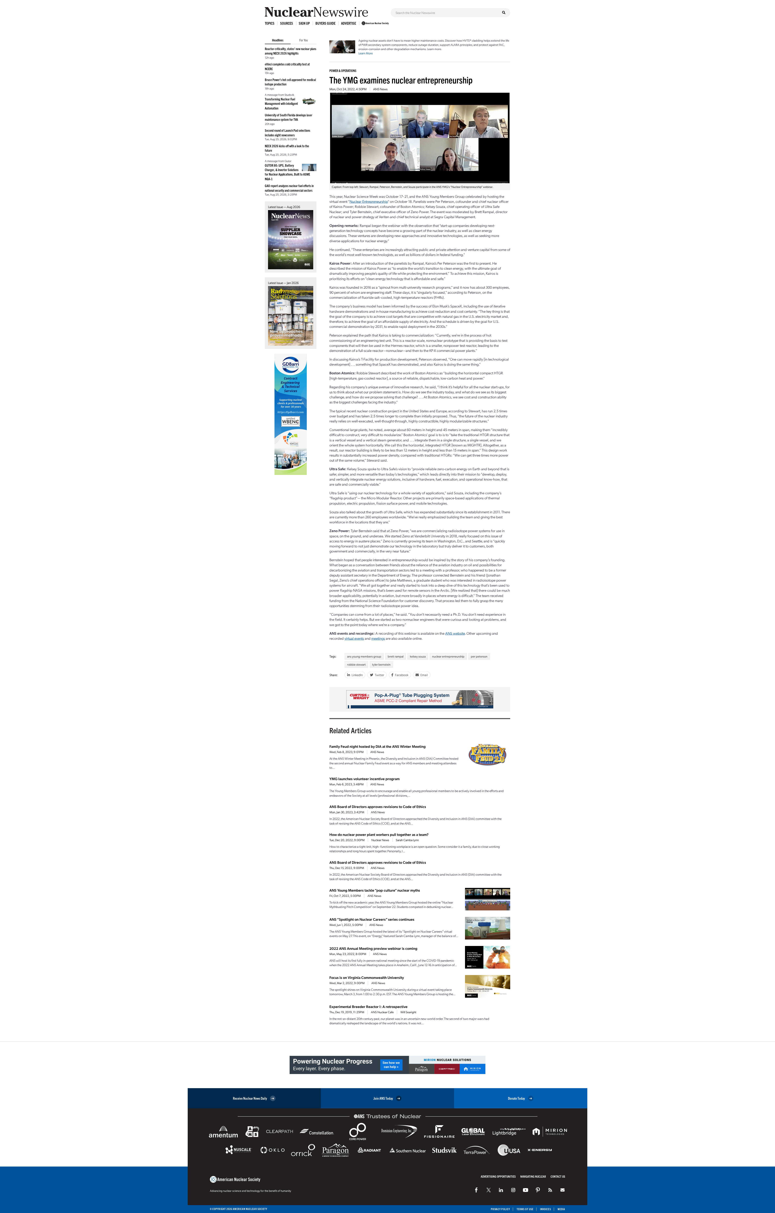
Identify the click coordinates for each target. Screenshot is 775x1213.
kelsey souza (418, 656)
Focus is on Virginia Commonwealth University (366, 977)
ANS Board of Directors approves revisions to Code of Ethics (377, 806)
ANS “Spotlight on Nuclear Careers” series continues (371, 919)
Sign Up (304, 23)
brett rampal (395, 656)
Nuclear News (380, 840)
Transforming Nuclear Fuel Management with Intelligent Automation (281, 103)
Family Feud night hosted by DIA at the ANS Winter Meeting (377, 746)
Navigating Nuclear (533, 1176)
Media (561, 1209)
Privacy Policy (500, 1209)
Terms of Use (525, 1209)
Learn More (365, 53)
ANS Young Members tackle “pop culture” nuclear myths (374, 890)
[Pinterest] (537, 1190)
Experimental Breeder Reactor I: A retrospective (368, 1006)
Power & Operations (342, 70)
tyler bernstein (381, 664)
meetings (378, 638)
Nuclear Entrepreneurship (369, 201)
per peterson (479, 656)
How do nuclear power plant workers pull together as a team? (378, 834)
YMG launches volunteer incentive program (364, 778)
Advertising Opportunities (498, 1176)
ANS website (455, 633)
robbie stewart (356, 664)
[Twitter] (488, 1190)
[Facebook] (476, 1190)
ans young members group (364, 656)
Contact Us (558, 1176)
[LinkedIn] (501, 1190)
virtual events (354, 638)
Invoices (545, 1209)
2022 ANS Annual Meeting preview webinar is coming (373, 948)
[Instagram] (513, 1190)
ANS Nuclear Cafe (382, 1012)
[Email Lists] (562, 1190)
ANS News (380, 89)
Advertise (348, 23)
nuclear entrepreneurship (448, 656)
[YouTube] (525, 1190)
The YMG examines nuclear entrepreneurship (400, 79)
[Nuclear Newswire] (550, 1190)
